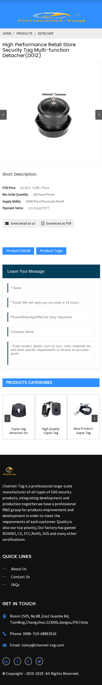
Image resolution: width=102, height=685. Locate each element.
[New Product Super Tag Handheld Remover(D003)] (83, 409)
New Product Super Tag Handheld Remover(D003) (83, 431)
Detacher (45, 33)
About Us (18, 568)
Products (24, 33)
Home (6, 33)
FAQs (15, 584)
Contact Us (20, 576)
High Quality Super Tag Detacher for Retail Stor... (51, 431)
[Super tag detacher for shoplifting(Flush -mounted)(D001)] (18, 409)
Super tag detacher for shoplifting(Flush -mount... (18, 431)
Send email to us (23, 223)
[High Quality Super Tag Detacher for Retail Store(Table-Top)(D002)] (51, 409)
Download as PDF (58, 223)
